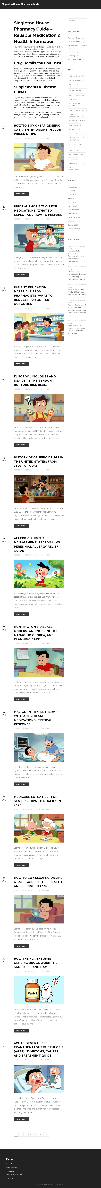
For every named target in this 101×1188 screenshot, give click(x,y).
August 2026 (72, 187)
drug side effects (76, 133)
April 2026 (72, 202)
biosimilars (74, 129)
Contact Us (9, 1178)
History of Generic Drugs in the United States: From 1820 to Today (39, 461)
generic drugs (75, 91)
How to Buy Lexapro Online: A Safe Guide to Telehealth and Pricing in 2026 (39, 882)
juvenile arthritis (77, 151)
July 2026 (71, 191)
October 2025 (73, 225)
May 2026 (71, 198)
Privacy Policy (10, 1171)
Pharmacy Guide (76, 38)
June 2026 (72, 194)
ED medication (75, 125)
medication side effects (75, 145)
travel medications (77, 110)
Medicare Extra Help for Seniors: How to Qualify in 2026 (37, 801)
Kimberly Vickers (30, 138)
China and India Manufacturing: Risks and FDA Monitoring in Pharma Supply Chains (77, 275)
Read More (21, 194)
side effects (74, 99)
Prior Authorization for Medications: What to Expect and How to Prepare (38, 210)
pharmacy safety (76, 163)
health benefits (76, 155)
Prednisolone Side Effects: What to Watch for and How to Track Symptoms (77, 292)
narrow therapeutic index (77, 115)
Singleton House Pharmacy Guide (20, 4)
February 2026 (73, 210)
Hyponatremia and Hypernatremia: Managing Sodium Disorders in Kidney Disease (77, 329)
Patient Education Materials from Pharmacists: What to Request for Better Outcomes (33, 296)
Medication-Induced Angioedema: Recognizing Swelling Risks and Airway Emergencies (76, 256)
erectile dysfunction (74, 169)
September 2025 (74, 229)
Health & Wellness (76, 42)
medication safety (77, 76)
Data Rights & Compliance (14, 1175)
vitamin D (73, 159)
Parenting (73, 56)
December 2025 (74, 217)
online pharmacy (76, 80)
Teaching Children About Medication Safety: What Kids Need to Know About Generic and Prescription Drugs (77, 310)
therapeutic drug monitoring (76, 139)
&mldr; (38, 1134)
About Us (9, 1164)
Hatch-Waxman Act (77, 121)
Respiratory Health (76, 59)
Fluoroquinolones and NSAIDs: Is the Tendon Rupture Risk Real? (35, 380)
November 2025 (74, 221)
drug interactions (77, 95)
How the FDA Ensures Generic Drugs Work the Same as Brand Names (35, 963)
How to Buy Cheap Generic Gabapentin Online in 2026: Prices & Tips (37, 130)
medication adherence (73, 86)
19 (46, 1134)
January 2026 (73, 213)
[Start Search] (84, 20)
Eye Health (73, 52)
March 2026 (72, 206)
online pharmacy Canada (76, 105)
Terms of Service (11, 1167)
